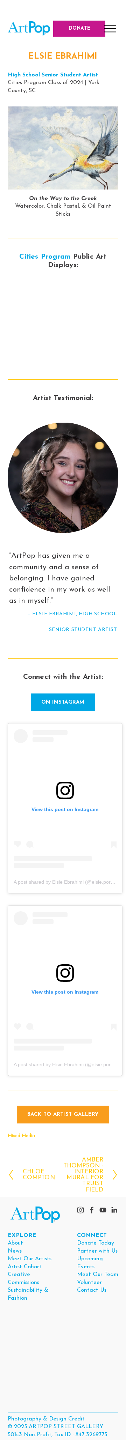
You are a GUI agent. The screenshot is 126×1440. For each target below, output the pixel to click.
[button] (21, 295)
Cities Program (44, 256)
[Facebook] (91, 1210)
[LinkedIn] (114, 1210)
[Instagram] (80, 1210)
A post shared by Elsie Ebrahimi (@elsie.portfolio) (68, 882)
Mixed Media (21, 1136)
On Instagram (63, 702)
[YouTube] (102, 1210)
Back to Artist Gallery (63, 1114)
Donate (80, 28)
